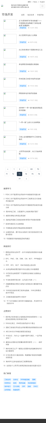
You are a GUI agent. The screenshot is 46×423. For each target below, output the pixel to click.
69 (31, 169)
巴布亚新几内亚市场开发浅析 (29, 79)
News (35, 2)
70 (38, 169)
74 (26, 174)
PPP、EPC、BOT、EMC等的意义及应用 (21, 265)
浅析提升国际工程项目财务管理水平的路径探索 (23, 220)
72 (13, 174)
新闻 (29, 2)
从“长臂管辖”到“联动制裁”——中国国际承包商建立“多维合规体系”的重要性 (30, 23)
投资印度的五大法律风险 (15, 224)
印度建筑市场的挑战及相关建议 (18, 239)
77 (20, 179)
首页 (23, 15)
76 (39, 174)
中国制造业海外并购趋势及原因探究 (19, 228)
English (42, 2)
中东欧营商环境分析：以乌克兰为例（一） (21, 280)
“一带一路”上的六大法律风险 (29, 122)
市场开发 (40, 15)
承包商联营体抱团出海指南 (29, 64)
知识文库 (30, 15)
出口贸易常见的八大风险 (28, 35)
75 (32, 174)
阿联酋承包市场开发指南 (28, 93)
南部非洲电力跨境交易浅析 (16, 216)
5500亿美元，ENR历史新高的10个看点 (20, 323)
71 (7, 174)
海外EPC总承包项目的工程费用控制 (19, 361)
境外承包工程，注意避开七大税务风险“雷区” (22, 211)
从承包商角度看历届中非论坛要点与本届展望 (22, 269)
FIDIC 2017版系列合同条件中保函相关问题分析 (23, 194)
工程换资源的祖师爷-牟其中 (16, 297)
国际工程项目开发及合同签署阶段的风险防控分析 (24, 327)
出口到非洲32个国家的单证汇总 (30, 50)
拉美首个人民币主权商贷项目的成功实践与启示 (24, 366)
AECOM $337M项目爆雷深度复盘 (18, 331)
